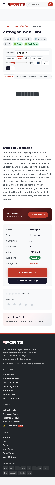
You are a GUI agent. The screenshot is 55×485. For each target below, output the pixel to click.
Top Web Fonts (10, 382)
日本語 (22, 473)
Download (39, 214)
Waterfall (43, 77)
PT (40, 468)
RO (23, 468)
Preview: (10, 53)
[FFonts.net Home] (16, 4)
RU (5, 473)
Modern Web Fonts (21, 26)
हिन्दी (29, 473)
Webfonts (8, 390)
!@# (39, 58)
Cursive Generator (12, 422)
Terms (6, 445)
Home (6, 26)
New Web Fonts (11, 378)
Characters (21, 77)
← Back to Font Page (27, 280)
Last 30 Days (9, 457)
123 (33, 58)
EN (5, 468)
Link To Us (8, 449)
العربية (13, 473)
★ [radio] (9, 304)
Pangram (11, 58)
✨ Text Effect (13, 426)
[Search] (50, 4)
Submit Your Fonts (12, 398)
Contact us (8, 437)
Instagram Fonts (11, 418)
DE (11, 468)
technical (41, 174)
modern (27, 174)
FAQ (5, 441)
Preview (9, 77)
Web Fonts (8, 374)
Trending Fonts (10, 386)
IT (34, 468)
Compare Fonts (11, 414)
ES (17, 468)
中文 (46, 468)
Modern (33, 263)
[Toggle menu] (4, 4)
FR (29, 468)
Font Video (8, 453)
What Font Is (9, 410)
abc (27, 58)
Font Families (9, 394)
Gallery (32, 77)
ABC (20, 58)
